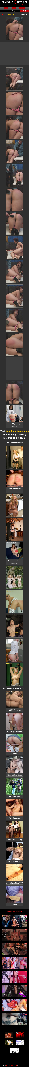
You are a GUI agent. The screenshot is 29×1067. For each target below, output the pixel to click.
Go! (24, 11)
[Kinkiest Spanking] (9, 1042)
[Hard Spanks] (20, 1035)
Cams (13, 8)
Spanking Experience (12, 14)
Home (6, 8)
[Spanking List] (20, 1042)
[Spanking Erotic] (9, 1035)
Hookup (22, 8)
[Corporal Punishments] (14, 1050)
